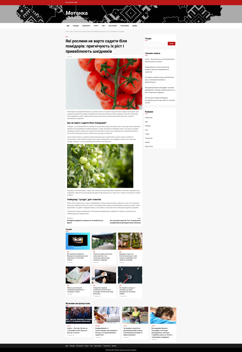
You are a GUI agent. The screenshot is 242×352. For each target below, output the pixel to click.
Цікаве (134, 26)
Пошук (148, 38)
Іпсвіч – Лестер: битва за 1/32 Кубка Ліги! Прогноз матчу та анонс (160, 60)
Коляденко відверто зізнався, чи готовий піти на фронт (85, 220)
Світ (103, 26)
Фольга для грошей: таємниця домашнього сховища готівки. (78, 275)
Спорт (96, 26)
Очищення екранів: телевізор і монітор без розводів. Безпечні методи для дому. (104, 275)
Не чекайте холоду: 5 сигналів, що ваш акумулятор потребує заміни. (130, 275)
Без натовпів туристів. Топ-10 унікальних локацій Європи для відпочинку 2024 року (125, 220)
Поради (75, 26)
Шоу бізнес (113, 26)
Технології (86, 26)
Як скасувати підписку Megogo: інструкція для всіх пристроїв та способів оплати (78, 241)
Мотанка (77, 13)
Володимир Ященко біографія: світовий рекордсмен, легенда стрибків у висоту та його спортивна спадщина (160, 90)
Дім (68, 26)
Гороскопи (124, 26)
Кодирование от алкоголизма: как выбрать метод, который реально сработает (157, 69)
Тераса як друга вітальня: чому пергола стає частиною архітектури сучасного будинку (104, 241)
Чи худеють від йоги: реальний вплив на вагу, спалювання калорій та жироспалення (159, 79)
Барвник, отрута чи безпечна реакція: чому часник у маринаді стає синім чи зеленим (130, 241)
